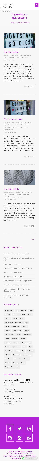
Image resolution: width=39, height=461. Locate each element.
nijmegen (20, 194)
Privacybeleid (9, 403)
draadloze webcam (18, 318)
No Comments (12, 132)
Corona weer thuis (13, 119)
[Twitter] (19, 428)
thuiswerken (17, 355)
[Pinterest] (29, 428)
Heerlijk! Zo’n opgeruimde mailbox (16, 254)
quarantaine (25, 57)
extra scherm (9, 322)
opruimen (17, 342)
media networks (10, 334)
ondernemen (27, 334)
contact (22, 314)
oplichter (22, 338)
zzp (18, 367)
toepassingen (28, 355)
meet (18, 334)
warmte (26, 359)
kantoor (26, 330)
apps (17, 310)
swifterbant (30, 351)
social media (8, 351)
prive (29, 55)
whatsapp (16, 363)
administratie (9, 310)
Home (11, 23)
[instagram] (19, 438)
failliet (7, 326)
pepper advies (26, 342)
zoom (23, 363)
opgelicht (14, 338)
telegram (7, 355)
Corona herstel (11, 51)
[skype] (10, 438)
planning (7, 347)
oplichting (8, 342)
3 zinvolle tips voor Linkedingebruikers (18, 268)
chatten (15, 314)
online (7, 338)
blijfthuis (8, 125)
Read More (29, 86)
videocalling (18, 359)
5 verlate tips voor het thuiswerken (16, 285)
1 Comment (10, 60)
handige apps (15, 326)
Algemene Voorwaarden (13, 401)
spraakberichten (19, 351)
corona (8, 57)
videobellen (8, 359)
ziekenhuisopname (22, 127)
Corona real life (11, 188)
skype (30, 347)
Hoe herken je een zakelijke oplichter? (18, 281)
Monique (23, 55)
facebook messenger (21, 322)
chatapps (7, 314)
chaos (31, 310)
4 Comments (11, 199)
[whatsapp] (29, 438)
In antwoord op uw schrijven (14, 276)
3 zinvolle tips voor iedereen (14, 272)
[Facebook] (10, 428)
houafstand (26, 125)
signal (24, 347)
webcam (7, 363)
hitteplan (7, 330)
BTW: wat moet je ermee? (13, 264)
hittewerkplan (17, 330)
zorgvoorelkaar (8, 129)
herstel (19, 57)
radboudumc (7, 197)
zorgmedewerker (17, 197)
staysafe (13, 127)
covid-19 (13, 57)
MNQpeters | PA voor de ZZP (7, 6)
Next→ (33, 239)
